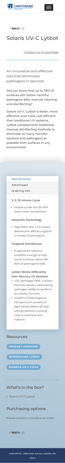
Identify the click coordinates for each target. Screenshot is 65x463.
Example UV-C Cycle (23, 367)
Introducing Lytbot (24, 356)
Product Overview (23, 346)
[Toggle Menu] (49, 7)
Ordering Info (21, 190)
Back (16, 28)
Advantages (20, 184)
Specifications (21, 179)
